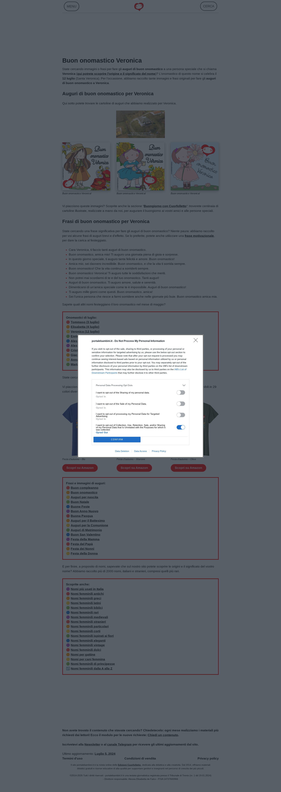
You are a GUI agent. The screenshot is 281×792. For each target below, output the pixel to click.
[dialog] (140, 396)
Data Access (140, 451)
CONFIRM (117, 439)
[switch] (181, 392)
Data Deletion (122, 451)
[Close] (197, 341)
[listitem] (140, 385)
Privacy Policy (159, 451)
